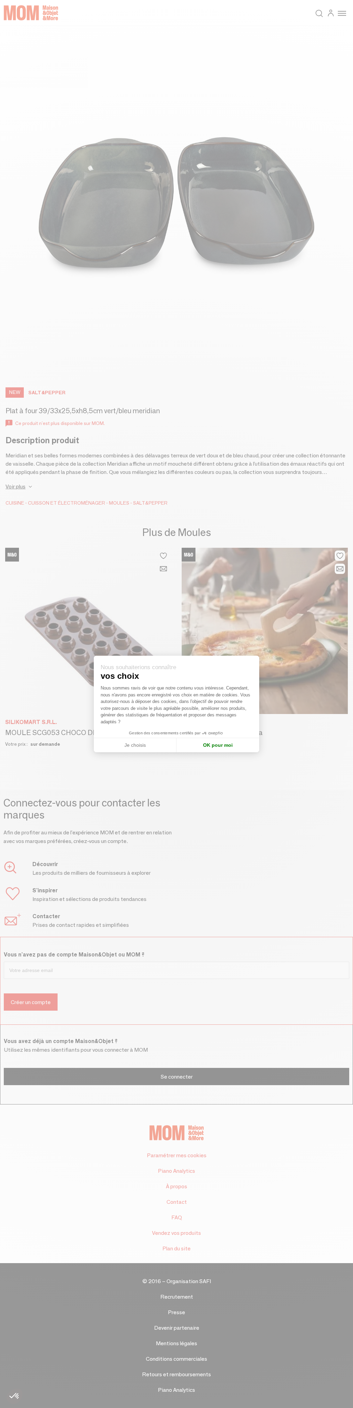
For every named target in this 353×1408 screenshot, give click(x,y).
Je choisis (135, 745)
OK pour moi (218, 745)
